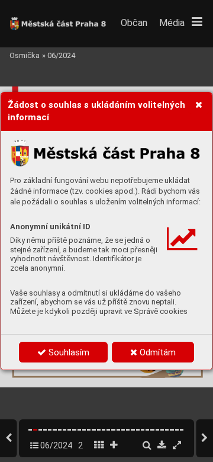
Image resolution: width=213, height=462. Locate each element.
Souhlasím (67, 352)
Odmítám (156, 352)
